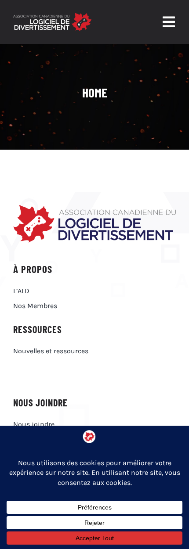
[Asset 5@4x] (52, 16)
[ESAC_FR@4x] (94, 208)
